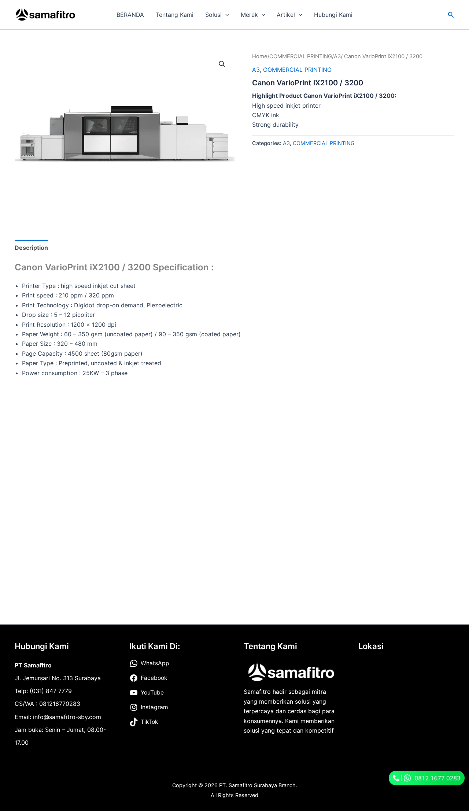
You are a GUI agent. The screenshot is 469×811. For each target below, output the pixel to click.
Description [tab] (31, 247)
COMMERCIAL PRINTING (300, 56)
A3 (337, 56)
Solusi (213, 14)
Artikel (286, 14)
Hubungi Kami (333, 14)
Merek (249, 14)
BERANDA (130, 14)
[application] (225, 14)
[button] (451, 14)
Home (259, 56)
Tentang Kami (174, 14)
